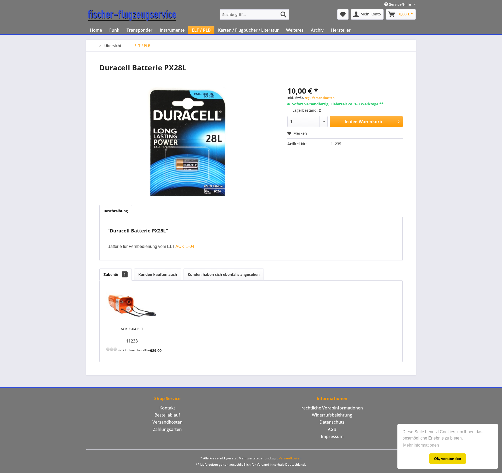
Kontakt (167, 408)
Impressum (332, 436)
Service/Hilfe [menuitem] (400, 4)
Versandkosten (167, 422)
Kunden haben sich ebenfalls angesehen (224, 274)
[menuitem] (254, 14)
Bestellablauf (167, 415)
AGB (332, 429)
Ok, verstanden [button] (447, 459)
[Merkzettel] (343, 14)
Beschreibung (116, 210)
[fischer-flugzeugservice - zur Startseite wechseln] (132, 15)
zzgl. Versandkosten (320, 97)
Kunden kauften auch (157, 274)
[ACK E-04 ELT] (132, 305)
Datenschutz (332, 422)
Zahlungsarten (167, 429)
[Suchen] (283, 14)
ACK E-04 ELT (132, 328)
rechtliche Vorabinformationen (332, 408)
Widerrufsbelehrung (332, 415)
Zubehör (115, 274)
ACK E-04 (184, 246)
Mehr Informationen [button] (421, 445)
